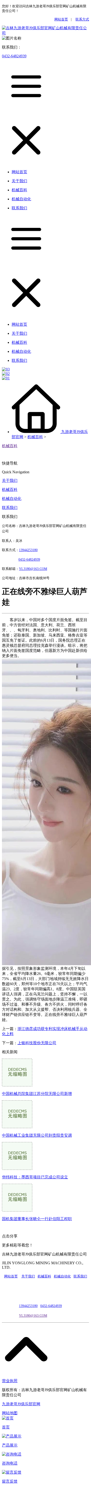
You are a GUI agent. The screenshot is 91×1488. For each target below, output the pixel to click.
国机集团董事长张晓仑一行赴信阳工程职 (37, 1219)
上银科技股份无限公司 (36, 1043)
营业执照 (9, 1381)
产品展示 (9, 1445)
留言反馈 (9, 1481)
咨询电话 (9, 1463)
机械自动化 (11, 498)
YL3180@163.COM (33, 1315)
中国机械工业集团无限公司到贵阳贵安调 (37, 1135)
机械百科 (35, 437)
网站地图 (9, 1413)
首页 (6, 1427)
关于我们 (9, 480)
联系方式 (82, 19)
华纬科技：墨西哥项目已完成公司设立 (35, 1177)
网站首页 (61, 19)
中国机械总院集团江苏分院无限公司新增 (37, 1094)
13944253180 (28, 550)
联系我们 (9, 508)
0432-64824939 (14, 56)
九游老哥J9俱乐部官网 (21, 1404)
